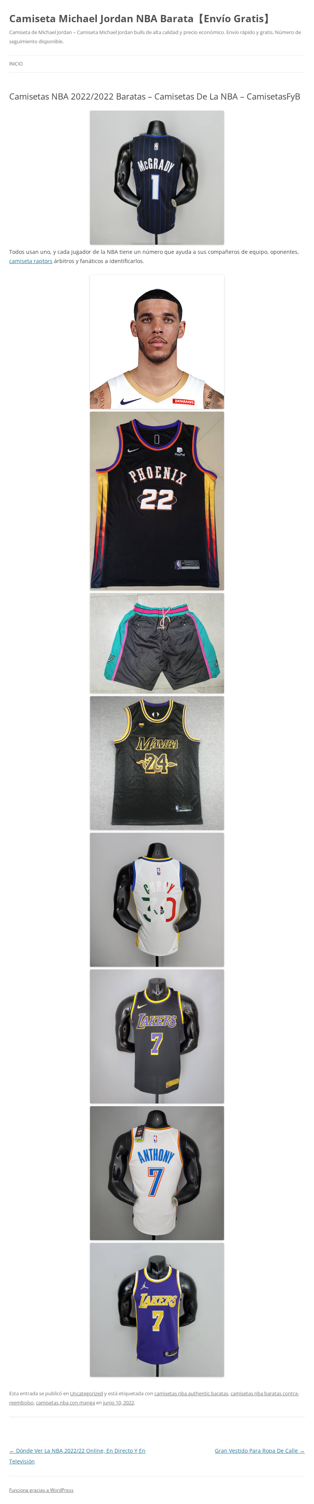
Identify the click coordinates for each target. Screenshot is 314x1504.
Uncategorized (86, 1393)
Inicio (16, 63)
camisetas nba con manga (65, 1402)
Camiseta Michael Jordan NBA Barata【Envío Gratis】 (141, 18)
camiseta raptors (30, 261)
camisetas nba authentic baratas (191, 1393)
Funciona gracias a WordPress (41, 1490)
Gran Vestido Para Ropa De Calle (260, 1450)
